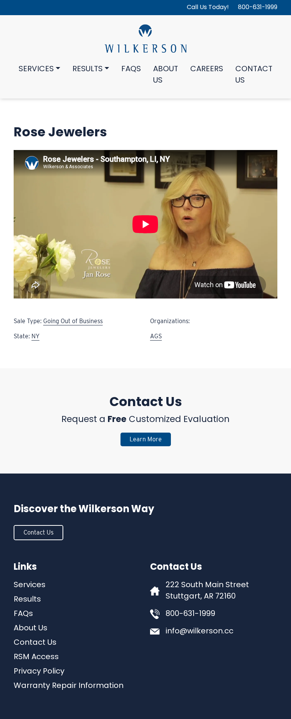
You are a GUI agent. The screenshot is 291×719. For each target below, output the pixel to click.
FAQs (131, 69)
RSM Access (36, 657)
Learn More (146, 439)
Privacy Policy (39, 671)
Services (36, 69)
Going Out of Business (73, 321)
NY (35, 336)
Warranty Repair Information (69, 686)
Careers (206, 69)
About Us (165, 75)
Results (87, 69)
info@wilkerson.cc (199, 631)
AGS (156, 336)
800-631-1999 (257, 8)
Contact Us (253, 75)
